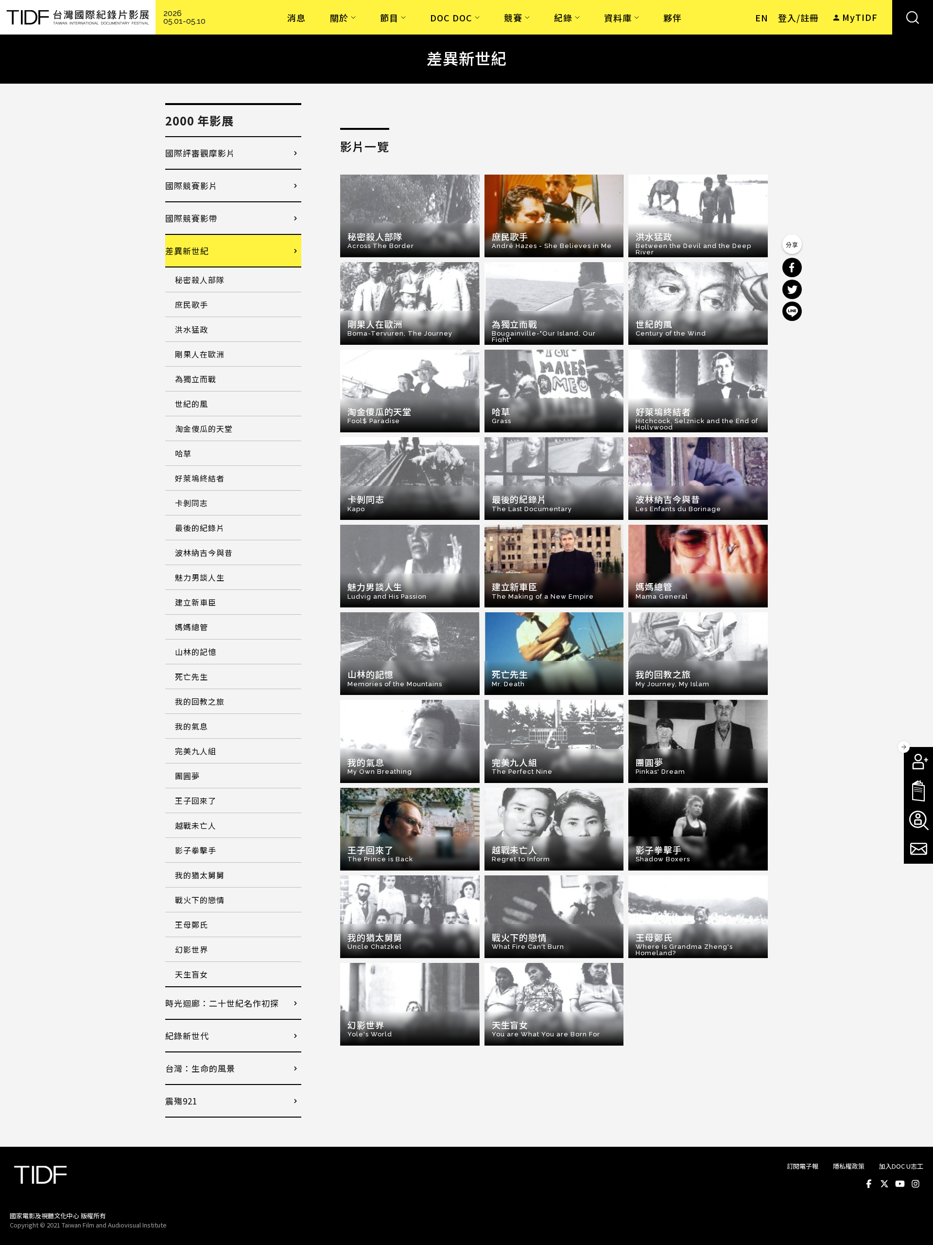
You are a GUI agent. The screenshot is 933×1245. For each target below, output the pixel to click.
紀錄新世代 (187, 1036)
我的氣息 (191, 726)
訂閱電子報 (802, 1166)
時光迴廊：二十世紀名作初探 (222, 1003)
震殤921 (181, 1101)
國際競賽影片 (191, 185)
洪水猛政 (191, 329)
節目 (389, 17)
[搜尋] (912, 17)
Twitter (884, 1184)
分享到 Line (792, 311)
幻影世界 (191, 949)
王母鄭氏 (191, 924)
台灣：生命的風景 (200, 1068)
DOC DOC (451, 17)
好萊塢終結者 (200, 478)
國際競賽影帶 (191, 218)
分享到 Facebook (792, 267)
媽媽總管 (191, 627)
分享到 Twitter (792, 289)
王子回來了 (195, 800)
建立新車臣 (195, 602)
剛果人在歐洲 (200, 354)
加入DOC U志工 (901, 1166)
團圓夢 (187, 776)
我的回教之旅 (200, 701)
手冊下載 (918, 790)
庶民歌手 (191, 304)
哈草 (183, 453)
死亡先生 (191, 676)
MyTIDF (860, 17)
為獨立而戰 (195, 379)
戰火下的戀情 (200, 900)
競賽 (513, 17)
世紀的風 (191, 403)
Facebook (869, 1184)
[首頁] (78, 17)
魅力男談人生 (200, 577)
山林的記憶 (195, 652)
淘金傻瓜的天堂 (204, 428)
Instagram (915, 1184)
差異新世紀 (187, 251)
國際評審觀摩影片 (200, 153)
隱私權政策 (848, 1166)
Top (914, 1224)
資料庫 (618, 17)
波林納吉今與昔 (204, 552)
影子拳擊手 (195, 850)
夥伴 (672, 17)
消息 (296, 17)
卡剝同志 (191, 503)
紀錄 (563, 17)
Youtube (900, 1184)
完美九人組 (195, 751)
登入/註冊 (798, 17)
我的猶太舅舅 (200, 875)
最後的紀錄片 (200, 528)
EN (761, 17)
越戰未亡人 (195, 825)
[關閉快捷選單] (904, 747)
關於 (339, 17)
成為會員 (918, 761)
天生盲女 (191, 974)
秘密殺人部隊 (200, 279)
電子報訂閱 (918, 849)
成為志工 (918, 820)
